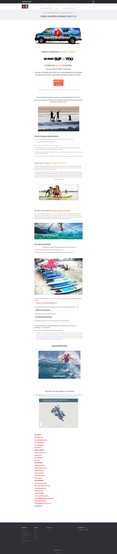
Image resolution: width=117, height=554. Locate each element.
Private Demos (25, 531)
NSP (35, 529)
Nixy (35, 533)
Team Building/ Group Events (46, 8)
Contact (57, 8)
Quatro (35, 537)
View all (36, 539)
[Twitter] (87, 529)
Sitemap (58, 552)
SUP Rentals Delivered (26, 533)
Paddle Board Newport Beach (69, 8)
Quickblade (36, 531)
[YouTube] (80, 529)
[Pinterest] (85, 529)
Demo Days (24, 529)
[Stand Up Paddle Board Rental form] (58, 87)
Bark (35, 535)
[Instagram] (82, 529)
